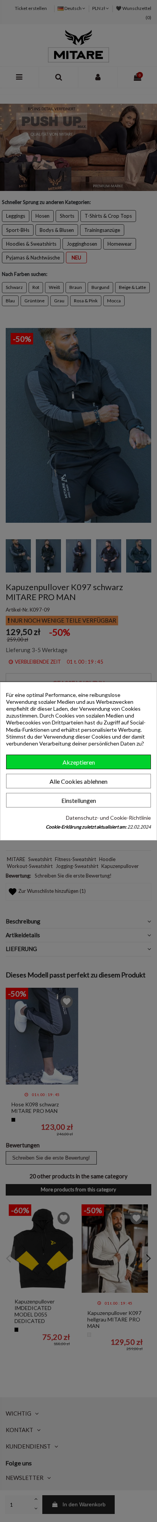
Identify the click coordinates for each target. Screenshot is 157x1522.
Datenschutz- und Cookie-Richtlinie (108, 817)
